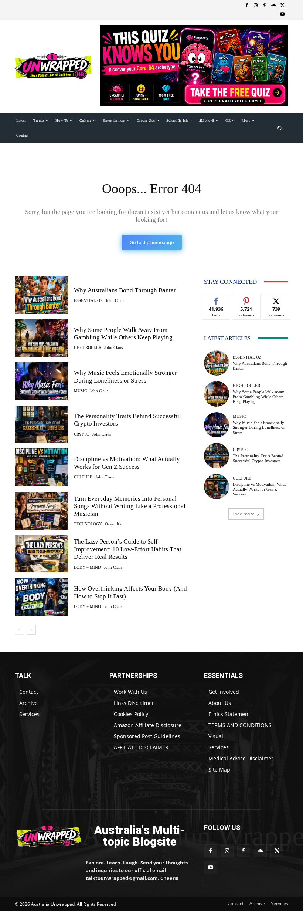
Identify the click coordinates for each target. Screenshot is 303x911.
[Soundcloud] (273, 5)
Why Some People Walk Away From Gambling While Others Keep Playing (123, 333)
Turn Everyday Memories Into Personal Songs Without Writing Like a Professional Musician (129, 506)
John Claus (115, 300)
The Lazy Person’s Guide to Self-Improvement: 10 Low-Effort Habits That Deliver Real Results (127, 549)
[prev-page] (19, 630)
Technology (88, 524)
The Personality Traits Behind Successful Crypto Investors (258, 458)
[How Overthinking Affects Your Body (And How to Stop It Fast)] (41, 597)
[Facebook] (246, 5)
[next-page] (31, 630)
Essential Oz (88, 301)
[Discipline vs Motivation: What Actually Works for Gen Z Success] (41, 467)
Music (80, 391)
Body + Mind (87, 567)
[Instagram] (255, 5)
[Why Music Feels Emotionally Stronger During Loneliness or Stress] (41, 381)
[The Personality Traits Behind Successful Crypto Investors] (41, 424)
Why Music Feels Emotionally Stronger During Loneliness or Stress (259, 427)
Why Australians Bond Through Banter (125, 290)
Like (216, 299)
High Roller (87, 348)
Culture (83, 477)
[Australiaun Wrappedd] (45, 836)
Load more (243, 514)
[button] (279, 128)
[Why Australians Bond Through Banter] (41, 295)
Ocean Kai (114, 524)
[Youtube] (282, 14)
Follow (246, 299)
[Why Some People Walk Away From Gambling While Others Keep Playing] (41, 338)
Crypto (81, 434)
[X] (282, 5)
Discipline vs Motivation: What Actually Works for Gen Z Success (127, 463)
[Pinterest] (264, 5)
